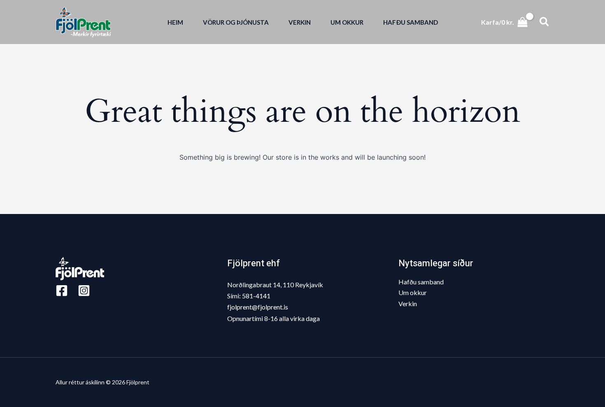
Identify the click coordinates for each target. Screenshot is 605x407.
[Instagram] (84, 290)
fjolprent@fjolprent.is (257, 307)
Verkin (407, 303)
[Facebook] (62, 290)
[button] (545, 22)
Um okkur (412, 292)
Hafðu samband (421, 282)
